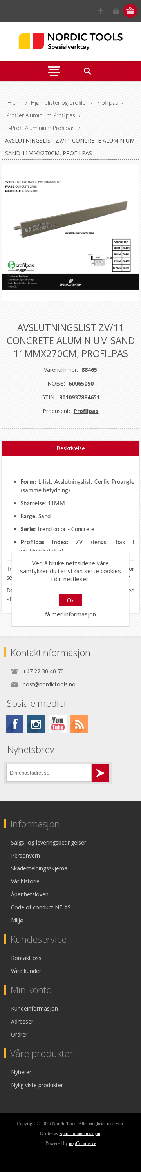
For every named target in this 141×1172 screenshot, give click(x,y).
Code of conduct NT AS (41, 907)
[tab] (70, 448)
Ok (70, 600)
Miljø (17, 920)
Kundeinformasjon (34, 1008)
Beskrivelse (70, 448)
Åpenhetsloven (30, 894)
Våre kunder (26, 971)
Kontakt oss (26, 958)
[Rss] (79, 724)
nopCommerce (82, 1143)
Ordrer (19, 1034)
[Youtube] (58, 724)
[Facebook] (15, 724)
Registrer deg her (100, 11)
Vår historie (25, 881)
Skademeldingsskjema (39, 868)
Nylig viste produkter (37, 1085)
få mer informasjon (70, 614)
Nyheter (21, 1072)
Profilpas (86, 411)
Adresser (22, 1021)
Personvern (25, 855)
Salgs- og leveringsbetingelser (48, 842)
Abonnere (100, 773)
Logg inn (116, 11)
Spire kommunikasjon (80, 1133)
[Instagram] (36, 724)
